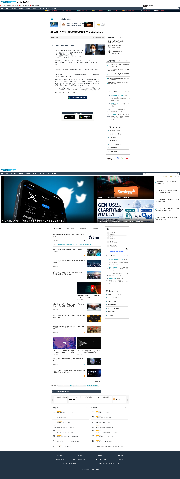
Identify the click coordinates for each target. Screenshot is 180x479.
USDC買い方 (15, 5)
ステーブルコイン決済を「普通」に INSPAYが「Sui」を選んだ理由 (120, 105)
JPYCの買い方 (113, 140)
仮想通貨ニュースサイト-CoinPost (92, 469)
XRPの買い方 (113, 147)
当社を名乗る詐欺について (80, 459)
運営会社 (120, 459)
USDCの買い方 (113, 137)
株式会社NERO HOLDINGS (117, 95)
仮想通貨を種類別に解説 (117, 41)
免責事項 (100, 455)
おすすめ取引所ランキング (118, 51)
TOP (2, 8)
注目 (93, 37)
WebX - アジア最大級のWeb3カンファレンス (110, 463)
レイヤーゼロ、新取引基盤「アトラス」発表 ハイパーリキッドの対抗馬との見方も (89, 351)
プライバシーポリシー (100, 459)
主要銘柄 (21, 8)
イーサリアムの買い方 (115, 144)
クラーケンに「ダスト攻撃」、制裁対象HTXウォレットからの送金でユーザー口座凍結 (64, 351)
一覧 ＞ (177, 176)
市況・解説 (13, 8)
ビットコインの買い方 (117, 45)
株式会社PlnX (114, 114)
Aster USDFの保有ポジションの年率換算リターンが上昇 (89, 397)
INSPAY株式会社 (115, 103)
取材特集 (28, 8)
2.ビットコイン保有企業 (80, 385)
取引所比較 (46, 8)
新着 (7, 8)
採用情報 (54, 8)
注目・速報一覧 (94, 381)
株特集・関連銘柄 (35, 5)
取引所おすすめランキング (116, 130)
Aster (112, 109)
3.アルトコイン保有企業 (92, 385)
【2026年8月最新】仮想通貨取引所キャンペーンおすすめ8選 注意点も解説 (74, 244)
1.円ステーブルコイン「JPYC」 (66, 385)
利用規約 (120, 455)
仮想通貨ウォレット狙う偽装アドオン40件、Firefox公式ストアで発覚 (88, 296)
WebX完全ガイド (151, 5)
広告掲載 (59, 455)
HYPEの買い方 (113, 151)
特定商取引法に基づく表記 (69, 463)
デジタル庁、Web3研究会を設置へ (67, 93)
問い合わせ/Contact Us (59, 459)
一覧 (126, 61)
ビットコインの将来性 (6, 5)
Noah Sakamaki (54, 37)
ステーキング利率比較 (24, 5)
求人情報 (80, 455)
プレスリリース (37, 8)
